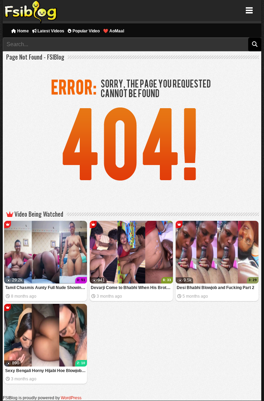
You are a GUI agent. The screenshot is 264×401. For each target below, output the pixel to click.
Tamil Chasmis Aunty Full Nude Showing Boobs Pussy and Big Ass (46, 287)
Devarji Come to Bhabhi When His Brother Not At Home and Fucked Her (132, 287)
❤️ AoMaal (113, 31)
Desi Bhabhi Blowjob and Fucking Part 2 (215, 287)
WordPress (71, 397)
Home (22, 31)
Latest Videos (50, 31)
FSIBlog (31, 10)
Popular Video (86, 31)
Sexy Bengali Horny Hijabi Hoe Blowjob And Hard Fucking (46, 370)
